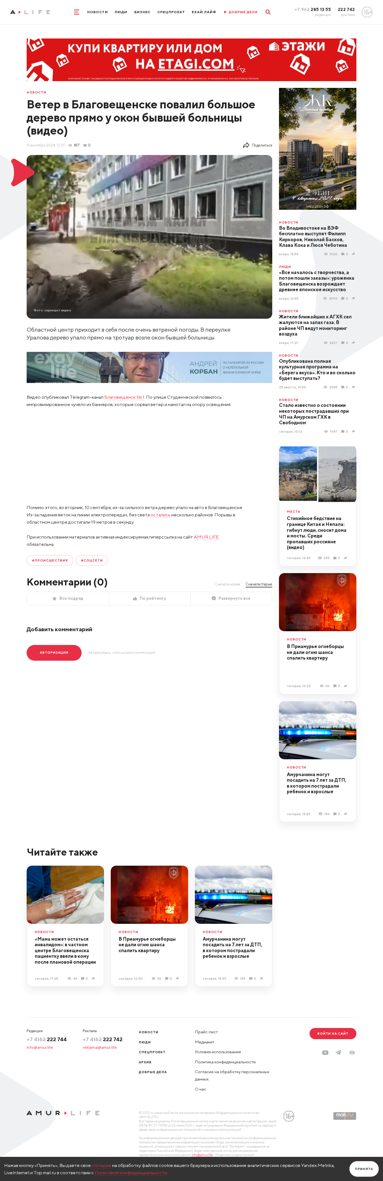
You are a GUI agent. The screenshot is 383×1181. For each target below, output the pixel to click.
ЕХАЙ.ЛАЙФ (204, 12)
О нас (200, 1089)
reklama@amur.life (100, 1047)
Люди (121, 12)
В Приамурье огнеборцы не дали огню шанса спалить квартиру (315, 652)
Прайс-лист (206, 1031)
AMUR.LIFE (206, 537)
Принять (364, 1169)
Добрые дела (153, 1072)
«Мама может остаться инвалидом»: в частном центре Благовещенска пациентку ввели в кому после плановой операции (65, 950)
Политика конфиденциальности (225, 1061)
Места (293, 511)
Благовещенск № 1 (124, 397)
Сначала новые (227, 584)
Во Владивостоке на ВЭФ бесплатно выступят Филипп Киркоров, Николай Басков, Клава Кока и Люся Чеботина (313, 236)
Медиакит (204, 1041)
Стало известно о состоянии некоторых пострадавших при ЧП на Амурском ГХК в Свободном (314, 413)
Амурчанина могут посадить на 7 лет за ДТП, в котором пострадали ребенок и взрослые (316, 783)
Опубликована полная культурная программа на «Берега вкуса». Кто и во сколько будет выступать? (317, 369)
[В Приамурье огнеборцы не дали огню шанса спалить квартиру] (346, 685)
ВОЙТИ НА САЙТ (333, 1033)
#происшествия (50, 560)
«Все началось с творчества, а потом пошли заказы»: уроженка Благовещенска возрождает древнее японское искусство (316, 281)
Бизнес (142, 12)
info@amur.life (40, 1047)
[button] (352, 1053)
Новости (97, 12)
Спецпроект (171, 12)
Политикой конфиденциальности (131, 1172)
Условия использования (218, 1051)
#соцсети (92, 560)
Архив (145, 1062)
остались (160, 514)
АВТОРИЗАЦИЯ (54, 652)
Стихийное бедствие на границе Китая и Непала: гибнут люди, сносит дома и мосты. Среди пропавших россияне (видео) (317, 533)
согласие (101, 1165)
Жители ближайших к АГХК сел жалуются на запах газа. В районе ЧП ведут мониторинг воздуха (315, 325)
